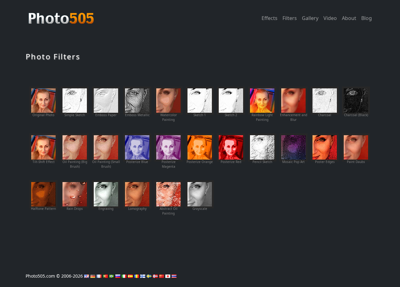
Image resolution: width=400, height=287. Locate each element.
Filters (289, 18)
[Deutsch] (92, 276)
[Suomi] (142, 276)
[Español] (130, 276)
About (349, 18)
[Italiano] (124, 276)
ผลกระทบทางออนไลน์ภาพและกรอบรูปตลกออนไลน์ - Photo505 (62, 15)
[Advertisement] (200, 238)
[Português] (105, 276)
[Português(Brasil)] (111, 276)
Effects (270, 18)
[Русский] (117, 276)
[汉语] (161, 276)
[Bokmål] (155, 276)
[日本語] (167, 276)
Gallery (310, 18)
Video (330, 18)
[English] (86, 276)
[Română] (136, 276)
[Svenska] (149, 276)
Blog (366, 18)
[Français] (99, 276)
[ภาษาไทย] (174, 276)
